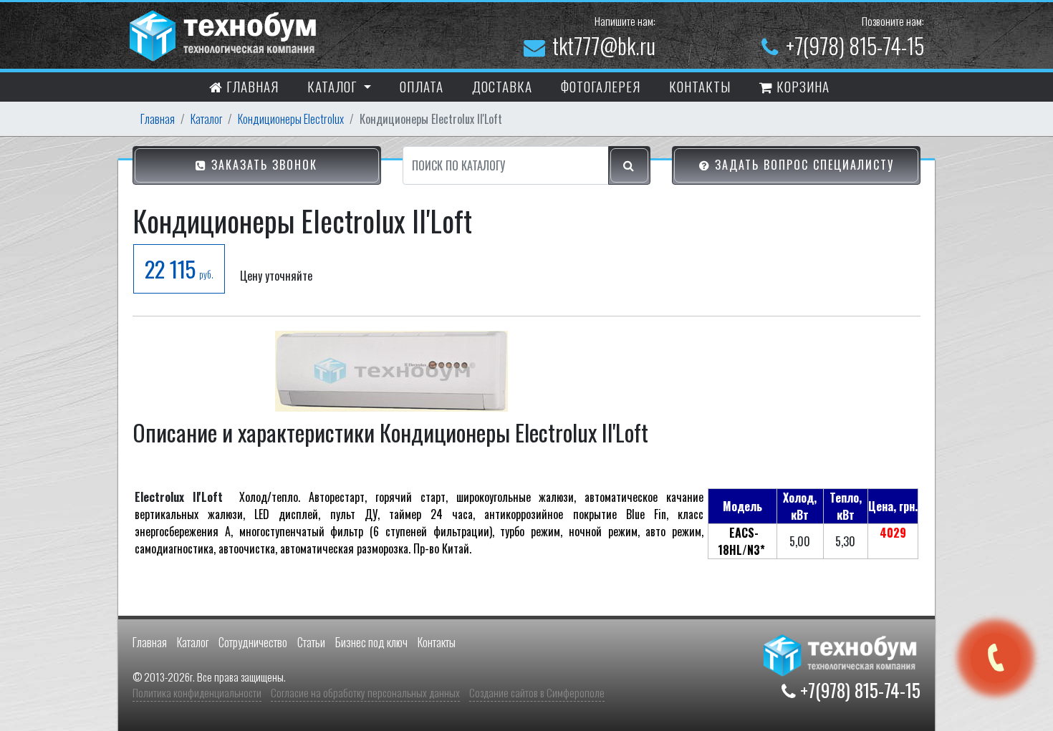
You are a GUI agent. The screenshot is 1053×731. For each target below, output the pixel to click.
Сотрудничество (252, 642)
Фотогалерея (600, 86)
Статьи (311, 642)
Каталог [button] (333, 86)
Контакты (437, 642)
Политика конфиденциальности (197, 692)
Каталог (206, 118)
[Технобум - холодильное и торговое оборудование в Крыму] (225, 33)
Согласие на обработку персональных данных (365, 692)
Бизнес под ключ (371, 642)
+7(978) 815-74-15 (855, 45)
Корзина (801, 86)
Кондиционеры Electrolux (291, 118)
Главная (251, 86)
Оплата (421, 86)
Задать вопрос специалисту (802, 164)
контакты (700, 86)
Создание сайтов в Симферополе (537, 692)
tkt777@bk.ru (603, 45)
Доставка (502, 86)
